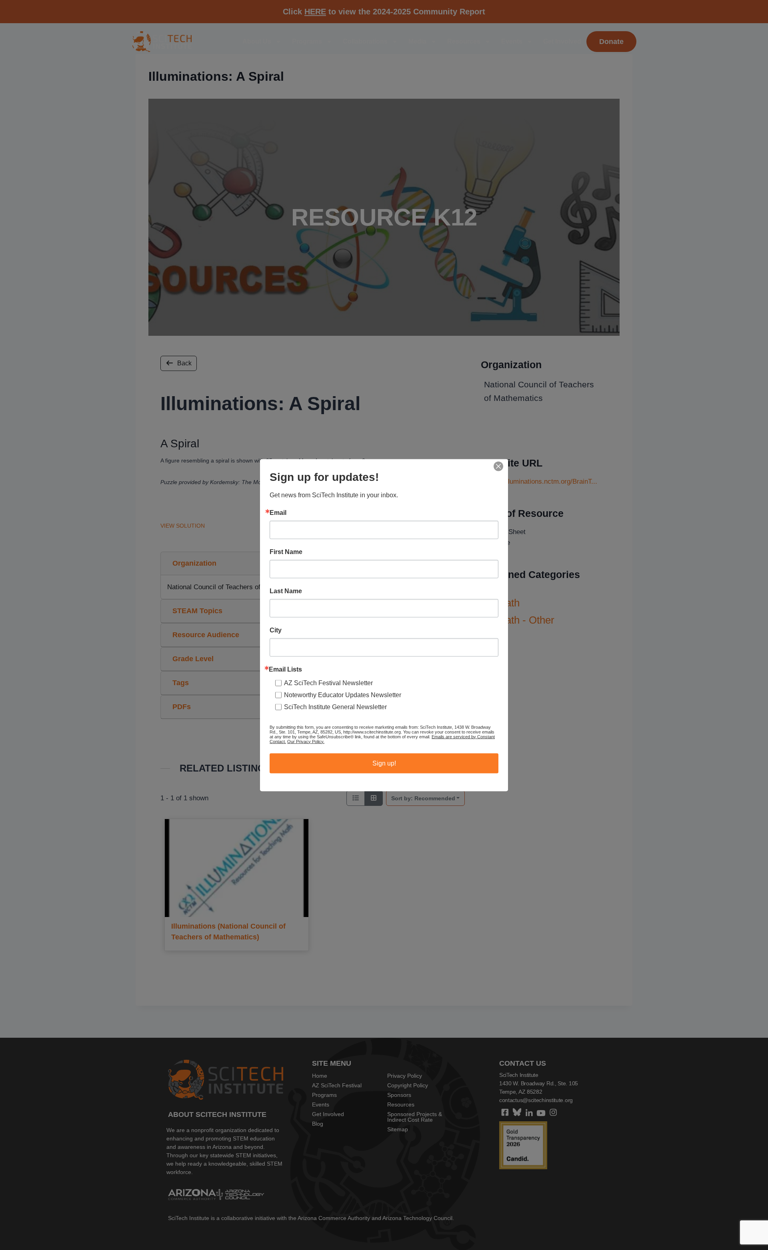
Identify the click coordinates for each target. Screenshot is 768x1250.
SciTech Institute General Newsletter (335, 706)
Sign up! (384, 763)
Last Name (286, 591)
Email (278, 512)
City (276, 630)
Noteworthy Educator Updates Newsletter (342, 694)
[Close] (498, 466)
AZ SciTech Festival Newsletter (328, 682)
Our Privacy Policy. (305, 741)
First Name (286, 551)
